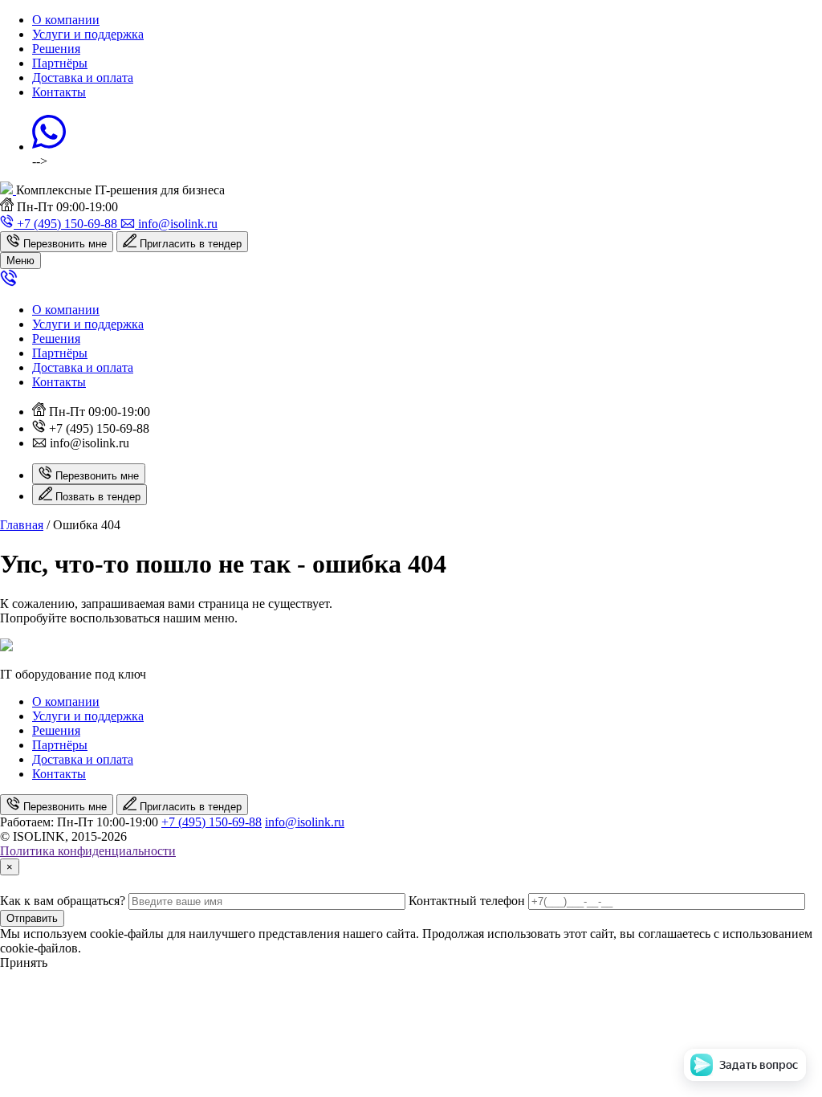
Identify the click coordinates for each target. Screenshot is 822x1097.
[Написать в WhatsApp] (49, 146)
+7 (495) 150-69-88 (211, 822)
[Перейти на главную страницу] (8, 190)
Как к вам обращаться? (62, 900)
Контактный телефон (467, 900)
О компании (66, 20)
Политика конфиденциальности (88, 851)
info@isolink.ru (304, 822)
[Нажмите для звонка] (9, 282)
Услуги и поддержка (88, 34)
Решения (56, 48)
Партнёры (59, 63)
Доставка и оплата (82, 77)
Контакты (59, 92)
